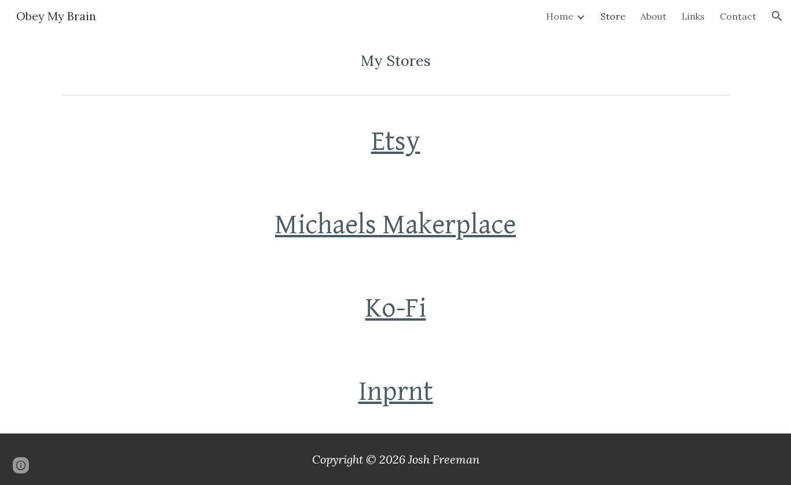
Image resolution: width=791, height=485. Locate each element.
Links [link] (693, 16)
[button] (777, 16)
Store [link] (612, 16)
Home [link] (559, 16)
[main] (395, 61)
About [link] (653, 16)
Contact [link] (738, 16)
